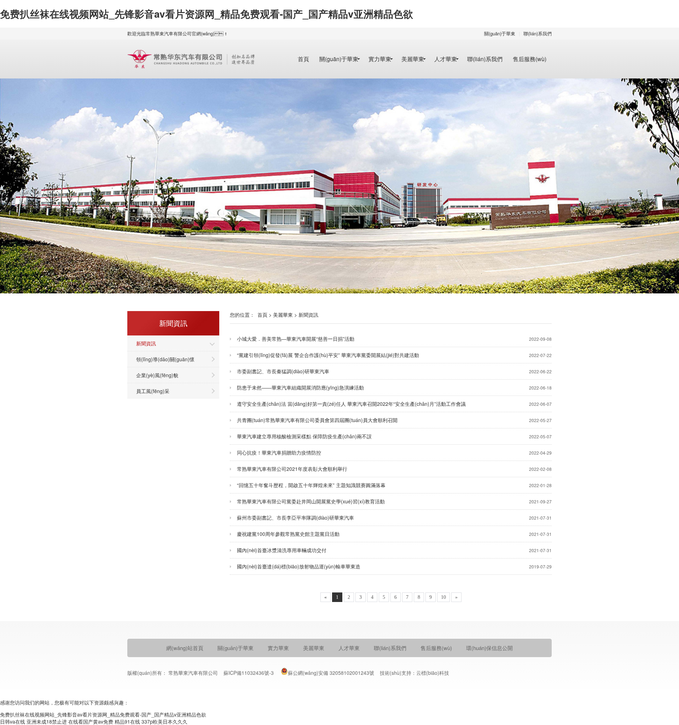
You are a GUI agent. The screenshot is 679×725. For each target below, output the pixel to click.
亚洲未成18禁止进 (47, 721)
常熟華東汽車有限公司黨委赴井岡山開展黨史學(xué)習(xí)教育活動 (394, 501)
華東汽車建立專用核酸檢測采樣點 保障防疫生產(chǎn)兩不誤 (394, 436)
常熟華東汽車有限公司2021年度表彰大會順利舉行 (394, 468)
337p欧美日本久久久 (164, 721)
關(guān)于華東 (499, 33)
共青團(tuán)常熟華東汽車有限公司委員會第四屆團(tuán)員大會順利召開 (394, 419)
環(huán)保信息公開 (489, 647)
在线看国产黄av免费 (90, 721)
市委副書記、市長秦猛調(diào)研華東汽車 (394, 371)
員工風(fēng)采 (152, 390)
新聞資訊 (146, 343)
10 (443, 597)
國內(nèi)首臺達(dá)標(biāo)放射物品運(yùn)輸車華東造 (394, 566)
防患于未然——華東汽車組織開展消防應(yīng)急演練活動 (394, 387)
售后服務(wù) (529, 59)
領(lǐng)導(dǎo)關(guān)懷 (165, 359)
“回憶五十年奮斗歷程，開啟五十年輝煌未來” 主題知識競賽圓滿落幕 (394, 485)
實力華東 (379, 59)
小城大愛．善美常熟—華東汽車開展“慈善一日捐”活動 (394, 338)
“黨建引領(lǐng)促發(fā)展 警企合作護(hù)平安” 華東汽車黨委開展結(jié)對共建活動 (394, 354)
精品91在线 (127, 721)
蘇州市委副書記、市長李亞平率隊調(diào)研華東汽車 (394, 517)
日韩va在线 (12, 721)
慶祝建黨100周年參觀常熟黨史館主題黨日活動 (394, 533)
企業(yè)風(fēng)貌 (157, 375)
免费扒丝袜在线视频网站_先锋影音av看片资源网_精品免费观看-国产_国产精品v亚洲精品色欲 (206, 13)
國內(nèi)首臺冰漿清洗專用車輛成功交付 (394, 550)
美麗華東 (412, 59)
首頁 (303, 59)
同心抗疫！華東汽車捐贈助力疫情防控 (394, 452)
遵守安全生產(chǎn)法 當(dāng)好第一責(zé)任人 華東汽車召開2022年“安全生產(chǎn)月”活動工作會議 (394, 403)
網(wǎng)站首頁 (184, 647)
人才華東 (445, 59)
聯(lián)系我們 (537, 33)
